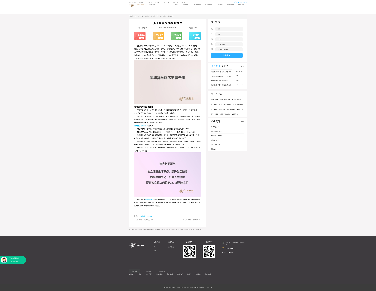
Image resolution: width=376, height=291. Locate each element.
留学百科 (141, 16)
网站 (155, 247)
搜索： (136, 216)
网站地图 (209, 287)
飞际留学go (132, 16)
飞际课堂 (219, 4)
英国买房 (235, 114)
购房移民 (208, 4)
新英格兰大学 (215, 140)
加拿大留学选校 (219, 109)
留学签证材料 (225, 99)
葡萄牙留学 (198, 274)
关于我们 (241, 4)
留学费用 (155, 16)
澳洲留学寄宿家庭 (140, 126)
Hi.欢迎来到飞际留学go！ (137, 2)
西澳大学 (213, 149)
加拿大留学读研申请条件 (222, 104)
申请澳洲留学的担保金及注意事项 (221, 72)
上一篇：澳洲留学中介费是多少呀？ (143, 220)
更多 (242, 66)
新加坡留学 (208, 274)
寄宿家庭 (149, 216)
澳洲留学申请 (150, 199)
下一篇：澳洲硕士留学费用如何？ (192, 220)
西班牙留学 (180, 274)
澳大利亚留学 (159, 274)
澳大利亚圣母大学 (216, 136)
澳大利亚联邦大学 (216, 131)
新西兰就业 (214, 99)
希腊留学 (189, 274)
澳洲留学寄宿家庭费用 (167, 16)
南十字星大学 (215, 127)
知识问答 (230, 4)
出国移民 (197, 4)
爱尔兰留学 (170, 274)
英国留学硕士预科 (233, 109)
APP (155, 251)
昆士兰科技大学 (215, 144)
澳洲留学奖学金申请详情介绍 (219, 80)
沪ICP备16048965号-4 (175, 287)
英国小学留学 (225, 114)
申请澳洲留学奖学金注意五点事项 (221, 76)
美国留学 (140, 274)
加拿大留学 (149, 274)
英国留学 (131, 274)
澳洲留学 (148, 16)
